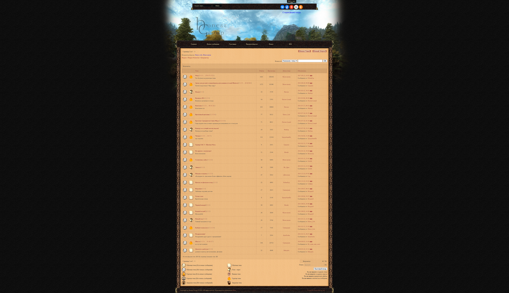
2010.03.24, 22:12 (303, 249)
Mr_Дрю (286, 167)
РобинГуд (311, 78)
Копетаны (198, 105)
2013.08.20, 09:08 (303, 83)
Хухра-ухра (199, 196)
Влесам (286, 92)
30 (209, 105)
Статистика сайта (201, 160)
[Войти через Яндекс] (291, 7)
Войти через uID (291, 1)
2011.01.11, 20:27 (303, 234)
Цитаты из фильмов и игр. (204, 182)
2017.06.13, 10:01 (303, 75)
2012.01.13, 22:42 (303, 158)
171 (209, 75)
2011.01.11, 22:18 (303, 226)
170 (206, 75)
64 (250, 83)
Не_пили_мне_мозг (314, 244)
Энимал (197, 167)
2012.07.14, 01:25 (303, 113)
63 (248, 83)
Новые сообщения (213, 44)
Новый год (199, 219)
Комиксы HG (199, 98)
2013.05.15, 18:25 (303, 90)
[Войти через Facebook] (287, 7)
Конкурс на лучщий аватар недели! (207, 128)
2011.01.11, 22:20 (303, 219)
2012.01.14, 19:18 (303, 151)
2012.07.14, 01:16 (303, 121)
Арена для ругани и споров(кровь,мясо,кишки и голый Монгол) (216, 83)
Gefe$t (310, 161)
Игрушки (198, 188)
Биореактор (205, 58)
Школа (197, 241)
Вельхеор (311, 153)
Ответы (261, 71)
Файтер (310, 93)
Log (309, 176)
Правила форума (252, 44)
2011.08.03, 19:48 (303, 204)
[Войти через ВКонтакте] (282, 7)
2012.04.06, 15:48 (303, 136)
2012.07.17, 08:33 (303, 105)
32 (213, 105)
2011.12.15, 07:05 (303, 173)
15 (207, 241)
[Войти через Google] (296, 7)
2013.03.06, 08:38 (303, 98)
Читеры (197, 136)
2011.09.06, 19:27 (303, 196)
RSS (290, 44)
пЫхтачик (286, 175)
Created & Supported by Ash (316, 290)
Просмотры (271, 71)
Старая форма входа (292, 12)
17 (211, 241)
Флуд (197, 75)
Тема (196, 71)
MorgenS (310, 191)
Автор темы (286, 71)
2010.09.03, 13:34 (303, 241)
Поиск (271, 44)
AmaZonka (286, 235)
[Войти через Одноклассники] (301, 7)
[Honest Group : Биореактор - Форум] (254, 27)
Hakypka (286, 250)
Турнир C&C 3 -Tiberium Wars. (205, 145)
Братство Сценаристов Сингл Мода (207, 121)
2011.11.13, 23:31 (303, 181)
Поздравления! (200, 234)
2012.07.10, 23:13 (303, 128)
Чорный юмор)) (200, 205)
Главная (194, 44)
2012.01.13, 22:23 (303, 166)
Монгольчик (207, 55)
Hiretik (286, 152)
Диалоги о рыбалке (201, 249)
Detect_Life (198, 55)
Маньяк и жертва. (201, 173)
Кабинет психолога (201, 228)
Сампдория (286, 190)
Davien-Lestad (286, 99)
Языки (197, 92)
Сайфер (310, 184)
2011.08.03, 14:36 (303, 211)
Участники (232, 44)
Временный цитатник (202, 114)
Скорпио (310, 85)
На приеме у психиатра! (203, 151)
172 (212, 75)
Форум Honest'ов (193, 58)
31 (211, 105)
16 (209, 241)
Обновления (302, 71)
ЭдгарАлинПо (286, 137)
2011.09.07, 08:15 (303, 188)
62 (246, 83)
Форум (184, 58)
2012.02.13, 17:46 (303, 143)
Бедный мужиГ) (200, 211)
